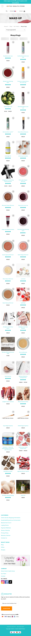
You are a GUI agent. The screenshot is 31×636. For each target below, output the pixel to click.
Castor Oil (23, 495)
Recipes (3, 549)
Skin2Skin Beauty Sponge (8, 495)
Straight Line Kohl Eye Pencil (8, 327)
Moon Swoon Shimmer (8, 278)
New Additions (20, 626)
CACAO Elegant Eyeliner (23, 425)
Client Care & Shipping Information (10, 517)
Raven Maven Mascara (23, 131)
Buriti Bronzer (8, 376)
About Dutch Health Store (8, 571)
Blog (2, 544)
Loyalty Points (5, 525)
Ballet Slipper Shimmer (23, 254)
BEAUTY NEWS (5, 542)
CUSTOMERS (4, 515)
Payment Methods (6, 528)
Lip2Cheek (23, 302)
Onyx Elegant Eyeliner (8, 425)
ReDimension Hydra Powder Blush (23, 448)
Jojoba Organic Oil (8, 106)
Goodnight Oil (8, 156)
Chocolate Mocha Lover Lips (23, 107)
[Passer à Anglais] (11, 632)
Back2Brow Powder (8, 471)
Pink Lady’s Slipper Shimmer (23, 180)
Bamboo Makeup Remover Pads (8, 353)
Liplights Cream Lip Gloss (8, 401)
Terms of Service (5, 530)
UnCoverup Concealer (23, 156)
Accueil (6, 26)
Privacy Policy (4, 533)
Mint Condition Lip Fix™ (8, 131)
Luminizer (23, 278)
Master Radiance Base (23, 401)
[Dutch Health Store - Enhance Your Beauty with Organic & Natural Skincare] (15, 6)
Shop (11, 26)
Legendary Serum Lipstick (23, 471)
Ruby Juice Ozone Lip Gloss (8, 229)
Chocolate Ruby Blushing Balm (23, 230)
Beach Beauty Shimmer (8, 302)
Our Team (3, 573)
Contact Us (4, 538)
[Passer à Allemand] (17, 632)
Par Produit (16, 26)
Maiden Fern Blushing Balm (8, 82)
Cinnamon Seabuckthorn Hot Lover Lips (23, 82)
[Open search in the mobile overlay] (6, 11)
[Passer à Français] (19, 632)
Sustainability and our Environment (10, 520)
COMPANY (4, 568)
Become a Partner (5, 535)
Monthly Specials (11, 626)
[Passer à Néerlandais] (14, 632)
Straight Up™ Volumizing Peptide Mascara (8, 180)
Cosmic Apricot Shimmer (8, 254)
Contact (3, 576)
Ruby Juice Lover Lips (23, 205)
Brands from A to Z (6, 522)
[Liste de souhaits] (13, 42)
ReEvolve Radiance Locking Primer (23, 377)
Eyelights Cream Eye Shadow (23, 327)
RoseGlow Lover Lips (8, 56)
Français (12, 11)
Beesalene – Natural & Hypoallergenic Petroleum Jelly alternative (8, 448)
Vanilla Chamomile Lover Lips (23, 56)
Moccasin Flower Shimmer (8, 205)
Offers (2, 547)
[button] (2, 6)
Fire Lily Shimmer (23, 352)
